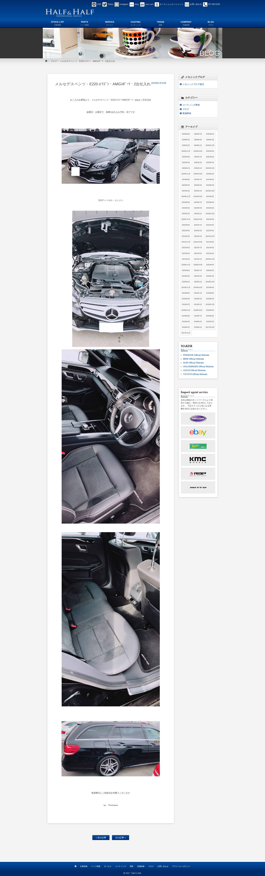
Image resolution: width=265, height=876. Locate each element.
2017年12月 (210, 327)
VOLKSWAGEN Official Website (198, 366)
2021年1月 (198, 259)
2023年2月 (186, 213)
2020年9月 (210, 265)
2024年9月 (210, 174)
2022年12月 (210, 213)
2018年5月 (186, 321)
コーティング (120, 866)
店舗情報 (140, 866)
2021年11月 (185, 242)
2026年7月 (198, 134)
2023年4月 (198, 208)
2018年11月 (185, 310)
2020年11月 (185, 265)
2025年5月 (186, 162)
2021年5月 (186, 253)
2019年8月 (186, 293)
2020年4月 (198, 276)
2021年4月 (198, 253)
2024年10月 (198, 174)
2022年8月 (186, 225)
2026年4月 (198, 140)
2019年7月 (198, 293)
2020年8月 (186, 270)
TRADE (160, 23)
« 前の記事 (101, 837)
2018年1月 (198, 327)
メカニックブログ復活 (193, 84)
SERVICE (109, 23)
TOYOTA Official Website (195, 374)
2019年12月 (210, 282)
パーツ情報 (95, 866)
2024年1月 (198, 191)
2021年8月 (186, 247)
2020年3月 (210, 276)
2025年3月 (210, 162)
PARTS (84, 23)
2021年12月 (210, 236)
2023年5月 (186, 208)
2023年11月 (185, 196)
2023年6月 (210, 202)
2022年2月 (186, 236)
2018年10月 (198, 310)
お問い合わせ (162, 866)
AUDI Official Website (193, 362)
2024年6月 (210, 179)
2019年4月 (198, 299)
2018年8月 (186, 316)
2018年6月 (210, 316)
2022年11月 (185, 219)
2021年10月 (198, 242)
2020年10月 (198, 265)
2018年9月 (210, 310)
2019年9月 (210, 287)
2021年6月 (210, 247)
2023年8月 (186, 202)
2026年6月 (210, 134)
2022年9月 (210, 219)
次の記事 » (120, 837)
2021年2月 (186, 259)
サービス (107, 866)
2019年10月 (198, 287)
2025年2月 (186, 168)
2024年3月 (210, 185)
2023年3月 (210, 208)
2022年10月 (198, 219)
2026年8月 (186, 134)
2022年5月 (186, 230)
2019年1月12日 (158, 83)
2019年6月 (210, 293)
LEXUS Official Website (194, 370)
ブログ (54, 61)
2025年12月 (210, 145)
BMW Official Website (193, 359)
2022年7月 (198, 225)
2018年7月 (198, 316)
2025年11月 (185, 151)
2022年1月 (198, 236)
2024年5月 (186, 185)
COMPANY (186, 23)
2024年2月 (186, 191)
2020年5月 (186, 276)
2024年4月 (198, 185)
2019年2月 (186, 304)
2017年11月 (185, 333)
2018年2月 (186, 327)
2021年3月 (210, 253)
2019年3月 (210, 299)
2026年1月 (198, 145)
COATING (136, 23)
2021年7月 (198, 247)
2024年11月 (185, 174)
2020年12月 (210, 259)
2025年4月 (198, 162)
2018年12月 (210, 304)
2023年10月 (198, 196)
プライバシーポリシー (181, 866)
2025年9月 (210, 151)
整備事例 (186, 113)
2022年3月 (210, 230)
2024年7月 (198, 179)
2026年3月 (210, 140)
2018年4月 (198, 321)
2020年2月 (186, 282)
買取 (131, 866)
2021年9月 (210, 242)
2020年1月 (198, 282)
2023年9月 (210, 196)
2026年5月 (186, 140)
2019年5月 (186, 299)
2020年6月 (210, 270)
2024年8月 (186, 179)
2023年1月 (198, 213)
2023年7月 (198, 202)
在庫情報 (83, 866)
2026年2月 (186, 145)
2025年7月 (198, 157)
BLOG (211, 23)
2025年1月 (198, 168)
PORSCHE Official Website (196, 355)
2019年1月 (198, 304)
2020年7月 (198, 270)
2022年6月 (210, 225)
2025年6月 (210, 157)
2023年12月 (210, 191)
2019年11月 (185, 287)
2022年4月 (198, 230)
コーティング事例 (191, 105)
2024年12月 (210, 168)
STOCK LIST (57, 23)
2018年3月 (210, 321)
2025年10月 (198, 151)
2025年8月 (186, 157)
